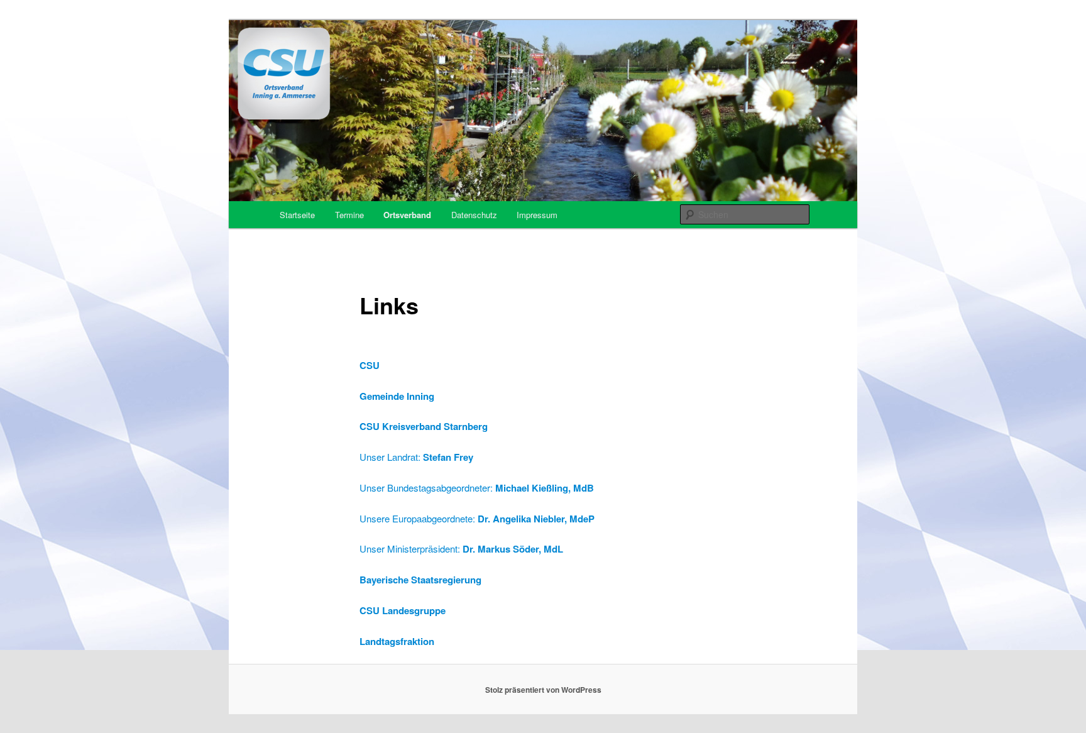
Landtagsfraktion (396, 641)
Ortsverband (407, 215)
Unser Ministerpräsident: (411, 548)
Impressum (537, 215)
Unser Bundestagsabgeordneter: (476, 487)
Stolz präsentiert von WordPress (543, 689)
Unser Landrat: (416, 456)
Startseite (297, 215)
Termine (349, 215)
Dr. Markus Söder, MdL (513, 549)
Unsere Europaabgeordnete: (477, 518)
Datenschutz (474, 215)
